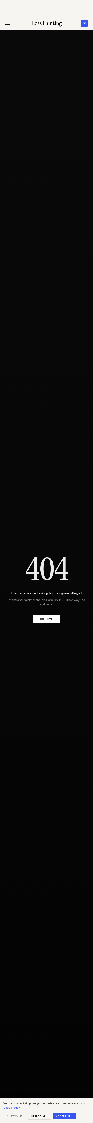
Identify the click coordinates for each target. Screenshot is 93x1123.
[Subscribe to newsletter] (84, 23)
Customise (14, 1116)
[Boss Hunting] (46, 23)
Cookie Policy (11, 1107)
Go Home (46, 619)
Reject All (39, 1116)
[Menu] (7, 23)
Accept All (64, 1116)
